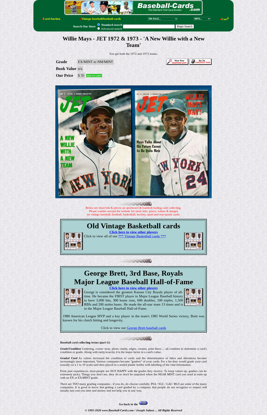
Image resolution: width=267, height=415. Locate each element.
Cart (225, 19)
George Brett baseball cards (146, 328)
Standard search (111, 24)
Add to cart (94, 75)
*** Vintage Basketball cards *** (142, 236)
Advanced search (111, 28)
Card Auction (51, 18)
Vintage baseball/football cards (101, 18)
